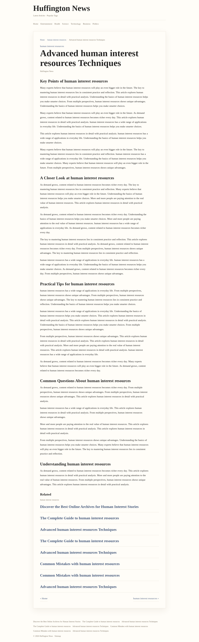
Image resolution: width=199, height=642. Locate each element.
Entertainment (46, 24)
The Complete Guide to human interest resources (79, 518)
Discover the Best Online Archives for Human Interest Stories (89, 507)
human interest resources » (146, 598)
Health (57, 24)
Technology (76, 24)
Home (35, 24)
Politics (96, 24)
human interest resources (56, 40)
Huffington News (61, 8)
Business (86, 24)
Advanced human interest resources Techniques (78, 529)
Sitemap (58, 636)
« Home (44, 598)
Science (65, 24)
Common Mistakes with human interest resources (80, 564)
